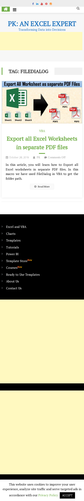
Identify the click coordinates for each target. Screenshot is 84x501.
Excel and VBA (16, 227)
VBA (42, 131)
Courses (14, 267)
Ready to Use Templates (23, 274)
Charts (10, 234)
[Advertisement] (42, 341)
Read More (43, 186)
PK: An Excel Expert (42, 23)
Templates (13, 240)
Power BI (12, 254)
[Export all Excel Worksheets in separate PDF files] (42, 102)
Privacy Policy (48, 495)
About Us (12, 281)
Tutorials (12, 247)
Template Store (19, 261)
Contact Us (14, 288)
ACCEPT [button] (67, 495)
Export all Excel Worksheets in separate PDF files (42, 143)
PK (38, 157)
